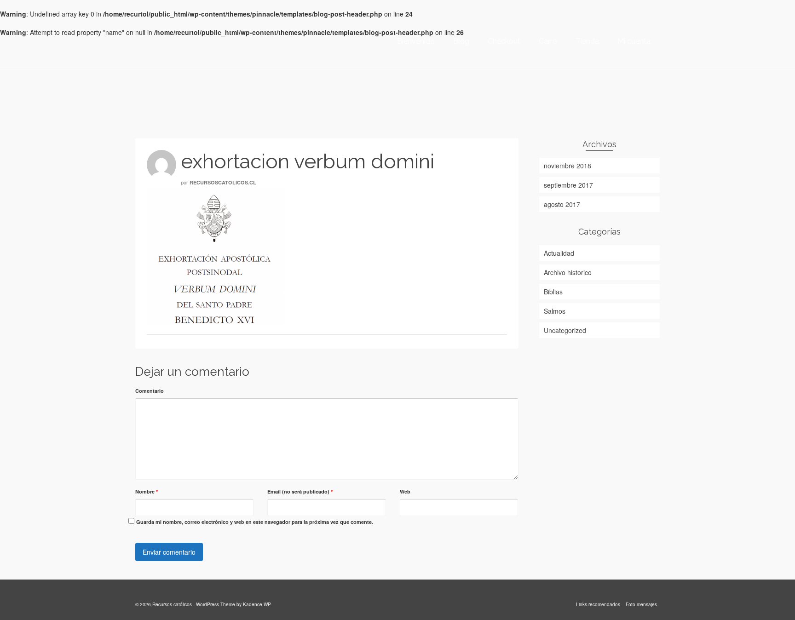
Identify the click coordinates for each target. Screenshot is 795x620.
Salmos (554, 311)
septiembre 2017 (568, 184)
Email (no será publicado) (300, 491)
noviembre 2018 (567, 165)
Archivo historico (568, 272)
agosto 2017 (562, 204)
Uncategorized (565, 330)
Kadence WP (257, 604)
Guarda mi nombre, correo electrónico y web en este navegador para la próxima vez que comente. (254, 521)
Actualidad (559, 253)
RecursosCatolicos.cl (223, 182)
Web (405, 491)
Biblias (553, 291)
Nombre (146, 491)
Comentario (149, 390)
